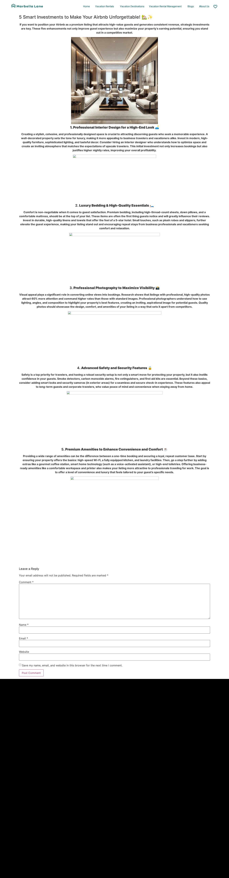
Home (86, 6)
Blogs (191, 6)
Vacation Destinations (132, 6)
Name (23, 624)
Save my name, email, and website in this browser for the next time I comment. (72, 665)
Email (23, 638)
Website (24, 651)
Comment (26, 582)
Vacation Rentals (104, 6)
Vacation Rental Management (165, 6)
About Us (204, 6)
